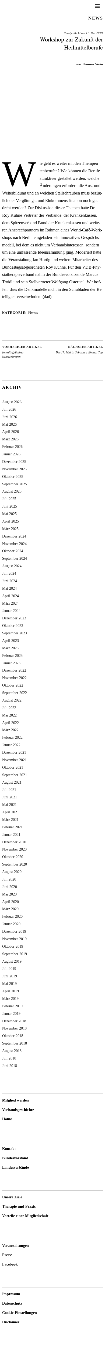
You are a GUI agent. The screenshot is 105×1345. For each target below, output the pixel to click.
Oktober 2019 (12, 946)
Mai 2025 (9, 514)
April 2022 (10, 723)
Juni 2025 (9, 506)
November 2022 (14, 678)
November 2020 (14, 849)
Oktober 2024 (12, 551)
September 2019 (14, 954)
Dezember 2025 (14, 461)
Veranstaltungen (15, 1246)
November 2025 (14, 469)
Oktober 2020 (12, 857)
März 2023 (10, 648)
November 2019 (14, 939)
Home (7, 1119)
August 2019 (12, 961)
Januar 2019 (11, 1013)
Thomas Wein (92, 64)
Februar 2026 (12, 446)
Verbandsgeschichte (18, 1110)
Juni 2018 (9, 1066)
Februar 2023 (12, 655)
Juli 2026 (9, 409)
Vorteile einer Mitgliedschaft (25, 1216)
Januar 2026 (11, 454)
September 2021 (14, 775)
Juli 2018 (9, 1058)
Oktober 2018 (12, 1036)
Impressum (11, 1294)
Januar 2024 (11, 610)
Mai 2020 (9, 894)
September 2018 (14, 1043)
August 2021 (12, 782)
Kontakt (9, 1149)
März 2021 (10, 819)
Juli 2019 (9, 968)
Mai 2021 (9, 804)
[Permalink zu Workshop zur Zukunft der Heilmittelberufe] (52, 152)
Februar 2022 (12, 737)
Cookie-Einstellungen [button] (19, 1313)
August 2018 (12, 1051)
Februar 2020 (12, 916)
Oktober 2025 (12, 476)
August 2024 (12, 566)
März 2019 (10, 998)
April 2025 (10, 521)
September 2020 (14, 864)
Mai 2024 (9, 588)
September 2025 (14, 484)
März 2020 (10, 909)
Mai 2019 (9, 983)
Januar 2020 (11, 924)
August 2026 (12, 402)
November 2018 (14, 1028)
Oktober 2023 (12, 625)
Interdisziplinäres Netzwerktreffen (22, 352)
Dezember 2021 (14, 752)
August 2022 (12, 700)
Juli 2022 (9, 708)
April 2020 (10, 902)
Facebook (10, 1264)
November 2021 (14, 760)
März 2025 (10, 529)
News (95, 18)
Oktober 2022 (12, 685)
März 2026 (10, 439)
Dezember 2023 (14, 618)
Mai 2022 (9, 715)
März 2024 (10, 603)
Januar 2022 (11, 745)
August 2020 (12, 872)
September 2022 (14, 693)
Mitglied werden (15, 1100)
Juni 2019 (9, 976)
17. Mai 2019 (94, 33)
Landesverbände (15, 1167)
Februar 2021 (12, 827)
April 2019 (10, 991)
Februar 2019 (12, 1006)
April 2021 (10, 812)
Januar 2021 (11, 834)
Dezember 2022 (14, 670)
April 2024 (10, 596)
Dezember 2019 (14, 931)
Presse (7, 1255)
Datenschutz (12, 1303)
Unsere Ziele (12, 1197)
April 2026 (10, 431)
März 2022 (10, 730)
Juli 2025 (9, 499)
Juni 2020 (9, 887)
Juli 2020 (9, 879)
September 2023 (14, 633)
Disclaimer (10, 1322)
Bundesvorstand (15, 1158)
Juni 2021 (9, 797)
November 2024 (14, 544)
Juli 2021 (9, 789)
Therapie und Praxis (19, 1207)
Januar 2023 (11, 663)
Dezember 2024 (14, 536)
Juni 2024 (9, 581)
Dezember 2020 (14, 842)
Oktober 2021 (12, 767)
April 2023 (10, 640)
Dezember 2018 (14, 1021)
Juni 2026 (9, 417)
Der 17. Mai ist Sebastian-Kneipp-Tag (79, 349)
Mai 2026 (9, 424)
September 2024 (14, 558)
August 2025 (12, 491)
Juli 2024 (9, 573)
